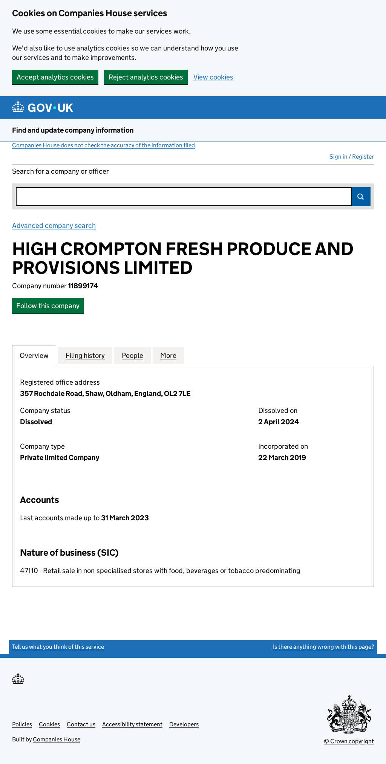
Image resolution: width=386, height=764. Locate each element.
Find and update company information (73, 130)
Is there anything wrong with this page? (323, 646)
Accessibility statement (132, 724)
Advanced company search (54, 225)
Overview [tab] (34, 355)
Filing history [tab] (85, 355)
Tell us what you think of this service (58, 646)
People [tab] (132, 355)
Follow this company (48, 305)
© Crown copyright (349, 741)
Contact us (81, 724)
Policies (22, 724)
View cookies (213, 77)
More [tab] (168, 355)
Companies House (56, 739)
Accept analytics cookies (55, 77)
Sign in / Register (351, 156)
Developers (184, 724)
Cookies (49, 724)
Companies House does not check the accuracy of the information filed (103, 145)
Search (361, 196)
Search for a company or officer (60, 171)
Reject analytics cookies (146, 77)
